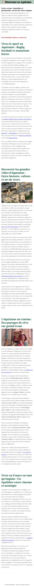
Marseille (4, 133)
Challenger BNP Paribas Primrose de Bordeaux (17, 119)
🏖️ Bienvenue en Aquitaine (16, 2)
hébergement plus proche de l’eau (11, 276)
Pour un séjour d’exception (9, 227)
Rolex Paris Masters (25, 135)
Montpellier (12, 133)
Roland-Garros (13, 138)
